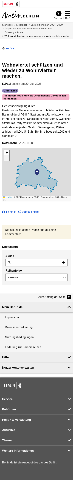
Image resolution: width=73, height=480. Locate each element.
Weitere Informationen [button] (18, 450)
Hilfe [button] (5, 357)
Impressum (12, 317)
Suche (9, 255)
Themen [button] (7, 440)
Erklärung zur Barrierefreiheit (23, 347)
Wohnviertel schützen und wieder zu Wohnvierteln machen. (37, 36)
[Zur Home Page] (20, 15)
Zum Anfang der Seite (52, 296)
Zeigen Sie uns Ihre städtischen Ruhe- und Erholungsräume (28, 30)
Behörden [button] (9, 409)
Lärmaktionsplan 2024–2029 (47, 24)
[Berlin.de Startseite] (12, 385)
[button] (37, 172)
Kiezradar (21, 24)
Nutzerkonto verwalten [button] (18, 367)
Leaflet (8, 196)
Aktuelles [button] (8, 430)
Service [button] (7, 399)
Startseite (7, 24)
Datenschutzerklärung (19, 327)
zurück (10, 48)
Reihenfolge (13, 270)
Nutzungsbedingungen (19, 337)
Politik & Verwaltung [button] (16, 419)
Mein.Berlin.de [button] (12, 307)
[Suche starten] (64, 262)
